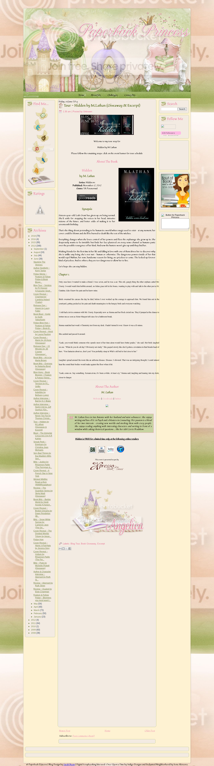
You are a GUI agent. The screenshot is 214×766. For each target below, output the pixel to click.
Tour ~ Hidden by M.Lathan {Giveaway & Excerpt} (102, 105)
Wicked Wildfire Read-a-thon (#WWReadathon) (42, 482)
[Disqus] (107, 594)
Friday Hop (38, 539)
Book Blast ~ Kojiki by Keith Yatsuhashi (41, 317)
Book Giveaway (88, 543)
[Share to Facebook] (69, 548)
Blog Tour (75, 543)
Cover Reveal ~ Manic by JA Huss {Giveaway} (42, 340)
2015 (33, 242)
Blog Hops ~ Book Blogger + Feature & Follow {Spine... (42, 375)
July (36, 255)
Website (97, 398)
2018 (33, 236)
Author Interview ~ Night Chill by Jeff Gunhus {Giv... (42, 407)
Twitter (118, 398)
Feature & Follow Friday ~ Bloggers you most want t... (42, 598)
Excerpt (101, 543)
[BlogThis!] (63, 548)
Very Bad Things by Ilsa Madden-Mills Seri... (42, 456)
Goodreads (107, 398)
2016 (33, 239)
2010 (33, 626)
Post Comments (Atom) (84, 735)
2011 (33, 623)
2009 (33, 630)
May (36, 604)
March (37, 610)
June (36, 259)
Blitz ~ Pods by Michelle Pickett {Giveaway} (41, 566)
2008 (33, 633)
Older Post (150, 730)
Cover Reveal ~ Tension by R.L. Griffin (41, 384)
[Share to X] (66, 548)
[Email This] (60, 548)
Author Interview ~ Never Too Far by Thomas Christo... (42, 416)
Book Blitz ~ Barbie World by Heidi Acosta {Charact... (42, 502)
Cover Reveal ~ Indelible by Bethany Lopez (41, 392)
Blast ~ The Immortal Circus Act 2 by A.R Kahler (42, 436)
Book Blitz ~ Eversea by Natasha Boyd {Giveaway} (42, 366)
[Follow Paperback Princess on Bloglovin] (171, 135)
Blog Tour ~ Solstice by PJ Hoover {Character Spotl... (42, 288)
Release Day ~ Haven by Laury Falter (41, 308)
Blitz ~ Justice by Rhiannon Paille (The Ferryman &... (42, 465)
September (39, 249)
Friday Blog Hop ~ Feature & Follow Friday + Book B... (42, 326)
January (38, 617)
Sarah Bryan (69, 764)
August (37, 252)
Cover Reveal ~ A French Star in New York (42, 473)
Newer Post (64, 730)
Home (107, 730)
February (38, 613)
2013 (33, 246)
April (36, 607)
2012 (33, 620)
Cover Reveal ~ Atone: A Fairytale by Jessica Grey (42, 546)
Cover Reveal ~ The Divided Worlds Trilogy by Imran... (42, 534)
